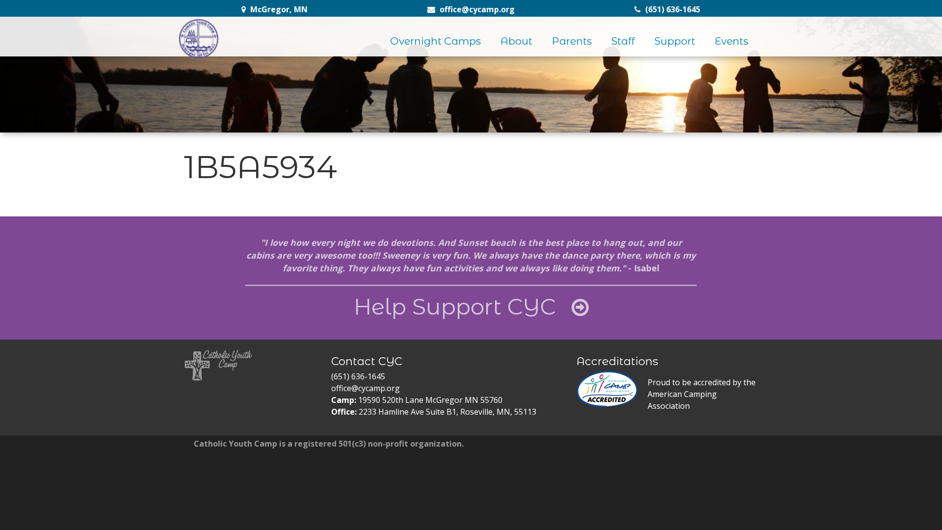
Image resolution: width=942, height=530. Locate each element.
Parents (572, 41)
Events (731, 41)
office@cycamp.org (365, 388)
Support (674, 41)
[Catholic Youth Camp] (199, 39)
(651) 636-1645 (358, 376)
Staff (623, 41)
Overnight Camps (435, 41)
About (516, 41)
